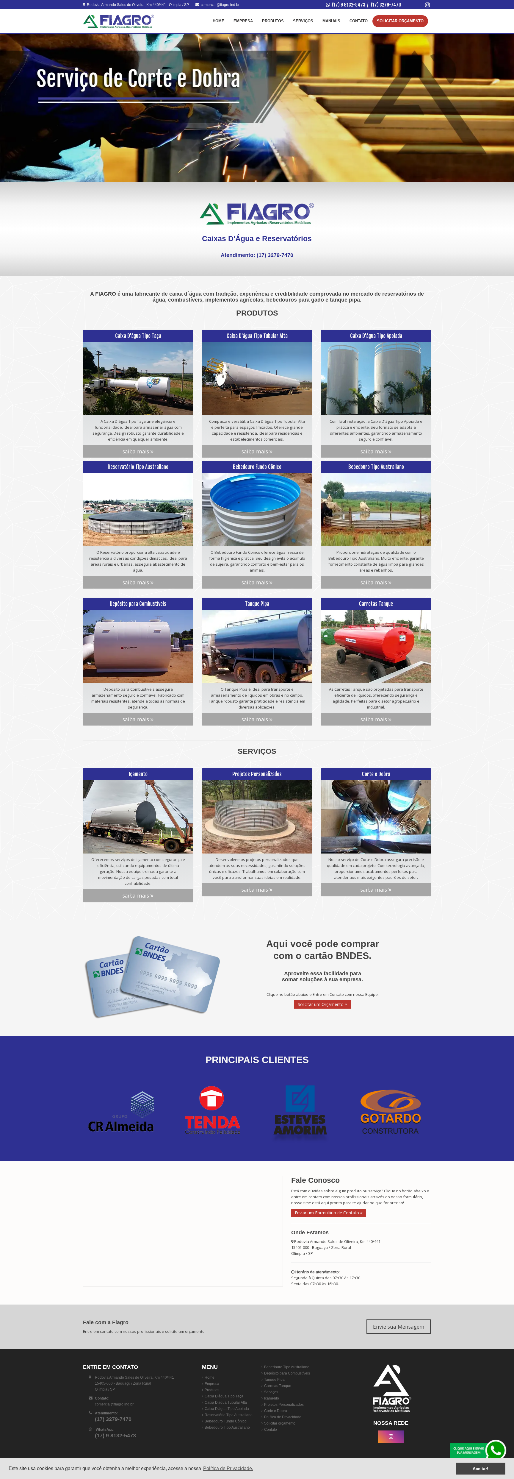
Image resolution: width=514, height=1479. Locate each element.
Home (218, 21)
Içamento (271, 1398)
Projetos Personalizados (284, 1404)
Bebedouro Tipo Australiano (227, 1427)
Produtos (273, 21)
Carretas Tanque (277, 1386)
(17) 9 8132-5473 (348, 5)
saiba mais (137, 451)
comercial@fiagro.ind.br (219, 5)
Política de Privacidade (282, 1417)
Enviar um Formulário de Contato (327, 1213)
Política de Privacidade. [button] (228, 1468)
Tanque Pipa (274, 1379)
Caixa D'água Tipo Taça (224, 1396)
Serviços (303, 21)
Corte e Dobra (275, 1411)
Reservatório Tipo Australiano (229, 1415)
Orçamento (400, 21)
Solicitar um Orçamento (321, 1004)
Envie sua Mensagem (398, 1326)
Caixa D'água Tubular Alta (226, 1402)
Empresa (243, 21)
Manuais (331, 21)
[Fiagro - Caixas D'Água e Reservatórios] (118, 21)
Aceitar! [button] (480, 1468)
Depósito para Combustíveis (287, 1373)
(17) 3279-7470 (386, 5)
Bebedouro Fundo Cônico (226, 1421)
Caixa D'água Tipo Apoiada (227, 1409)
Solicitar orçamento (279, 1423)
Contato (359, 21)
